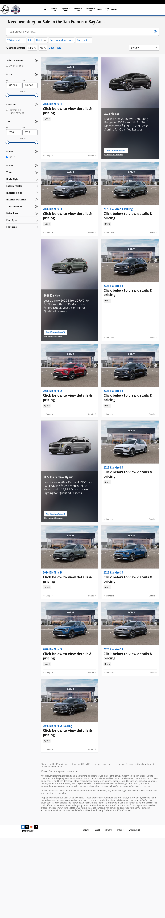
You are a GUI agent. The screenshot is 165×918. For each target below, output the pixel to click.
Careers (114, 9)
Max (24, 80)
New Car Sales (54, 9)
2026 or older (15, 40)
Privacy (108, 830)
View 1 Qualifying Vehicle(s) (55, 333)
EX (30, 40)
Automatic (84, 40)
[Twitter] (27, 827)
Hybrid (41, 40)
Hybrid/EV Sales (65, 9)
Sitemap (119, 830)
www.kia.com (134, 830)
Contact (85, 830)
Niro (30, 47)
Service (99, 9)
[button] (69, 111)
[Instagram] (32, 827)
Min (7, 80)
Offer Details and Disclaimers (114, 154)
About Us (107, 9)
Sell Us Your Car (90, 9)
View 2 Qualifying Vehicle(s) (116, 151)
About (97, 830)
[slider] (7, 95)
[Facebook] (23, 827)
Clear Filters (54, 47)
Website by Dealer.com (28, 831)
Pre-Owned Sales (78, 9)
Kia (41, 47)
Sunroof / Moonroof (61, 40)
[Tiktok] (36, 827)
